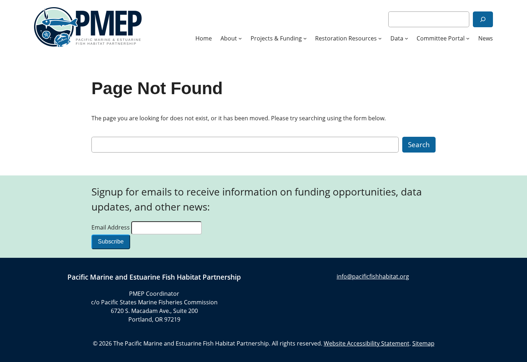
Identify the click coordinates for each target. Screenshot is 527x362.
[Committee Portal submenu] (468, 38)
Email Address (111, 227)
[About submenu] (240, 38)
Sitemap (423, 343)
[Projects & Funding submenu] (305, 38)
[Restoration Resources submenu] (380, 38)
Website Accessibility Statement (366, 343)
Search (419, 144)
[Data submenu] (406, 38)
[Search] (483, 19)
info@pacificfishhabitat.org (373, 276)
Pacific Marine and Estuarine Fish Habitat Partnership (154, 277)
